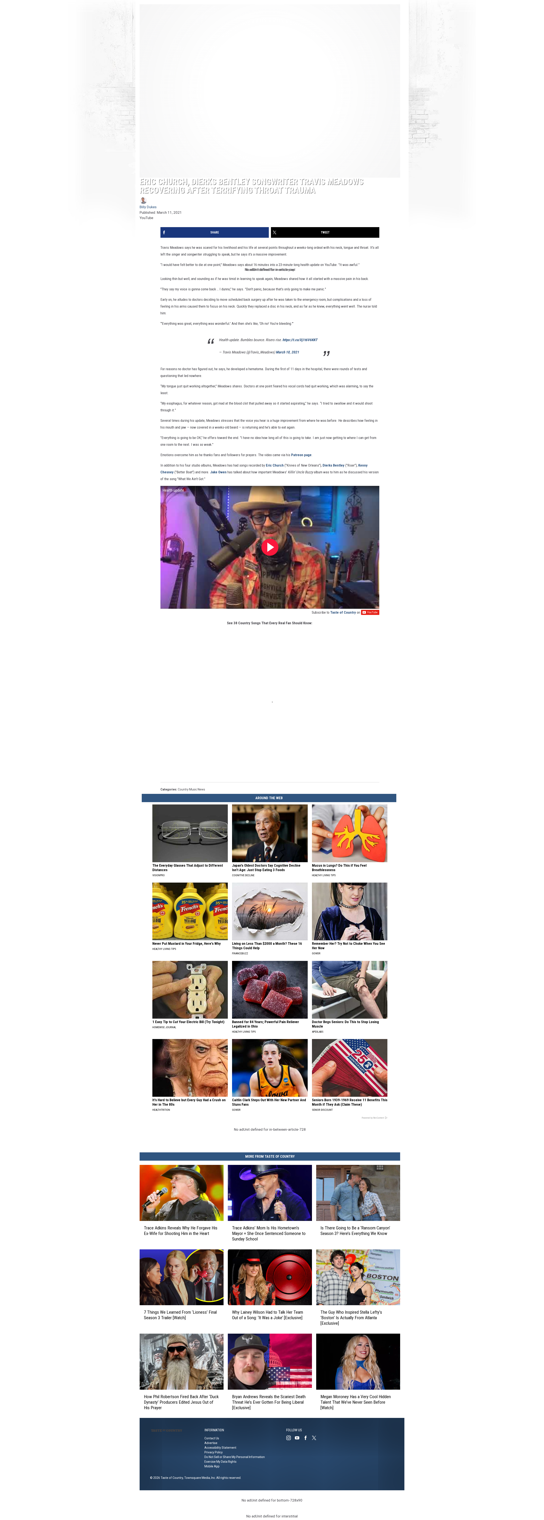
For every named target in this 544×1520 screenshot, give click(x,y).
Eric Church (275, 465)
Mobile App (212, 1466)
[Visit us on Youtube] (299, 1437)
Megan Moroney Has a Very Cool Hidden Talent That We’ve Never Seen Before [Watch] (355, 1402)
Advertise (210, 1443)
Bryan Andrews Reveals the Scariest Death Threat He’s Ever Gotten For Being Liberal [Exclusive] (269, 1402)
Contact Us (211, 1438)
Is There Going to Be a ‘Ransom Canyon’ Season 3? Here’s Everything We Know (355, 1230)
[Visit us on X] (316, 1437)
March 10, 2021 (287, 352)
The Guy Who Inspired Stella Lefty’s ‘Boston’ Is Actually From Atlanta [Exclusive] (351, 1318)
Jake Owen (218, 472)
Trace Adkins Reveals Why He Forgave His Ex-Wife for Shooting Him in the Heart (180, 1230)
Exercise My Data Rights (220, 1461)
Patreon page (301, 455)
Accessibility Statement (220, 1447)
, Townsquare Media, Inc (199, 1477)
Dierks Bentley (333, 465)
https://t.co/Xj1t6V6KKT (299, 340)
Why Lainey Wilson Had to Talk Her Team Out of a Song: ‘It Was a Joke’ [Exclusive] (267, 1315)
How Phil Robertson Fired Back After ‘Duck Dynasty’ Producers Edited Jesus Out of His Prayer (181, 1402)
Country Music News (191, 789)
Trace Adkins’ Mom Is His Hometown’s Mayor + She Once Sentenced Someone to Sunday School (269, 1233)
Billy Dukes (148, 207)
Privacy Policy (213, 1452)
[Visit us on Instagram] (290, 1437)
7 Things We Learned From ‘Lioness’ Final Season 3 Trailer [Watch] (180, 1315)
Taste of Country (343, 612)
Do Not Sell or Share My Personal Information (234, 1457)
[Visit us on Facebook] (307, 1437)
